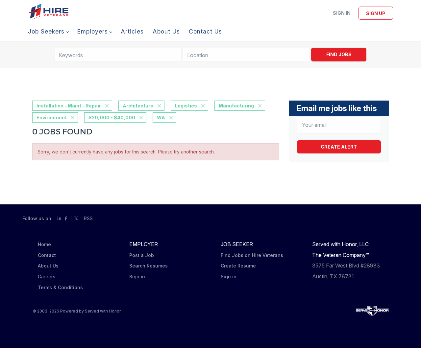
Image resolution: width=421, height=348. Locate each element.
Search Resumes (148, 265)
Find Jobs (339, 54)
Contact (47, 255)
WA (161, 117)
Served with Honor (103, 311)
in (59, 218)
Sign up (375, 13)
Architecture (138, 105)
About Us (48, 265)
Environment (52, 117)
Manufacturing (236, 105)
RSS (88, 218)
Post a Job (141, 255)
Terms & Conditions (60, 287)
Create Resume (238, 265)
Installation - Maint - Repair (69, 105)
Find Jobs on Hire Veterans (252, 255)
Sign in (342, 13)
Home (44, 244)
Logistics (186, 105)
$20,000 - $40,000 (111, 117)
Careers (46, 276)
